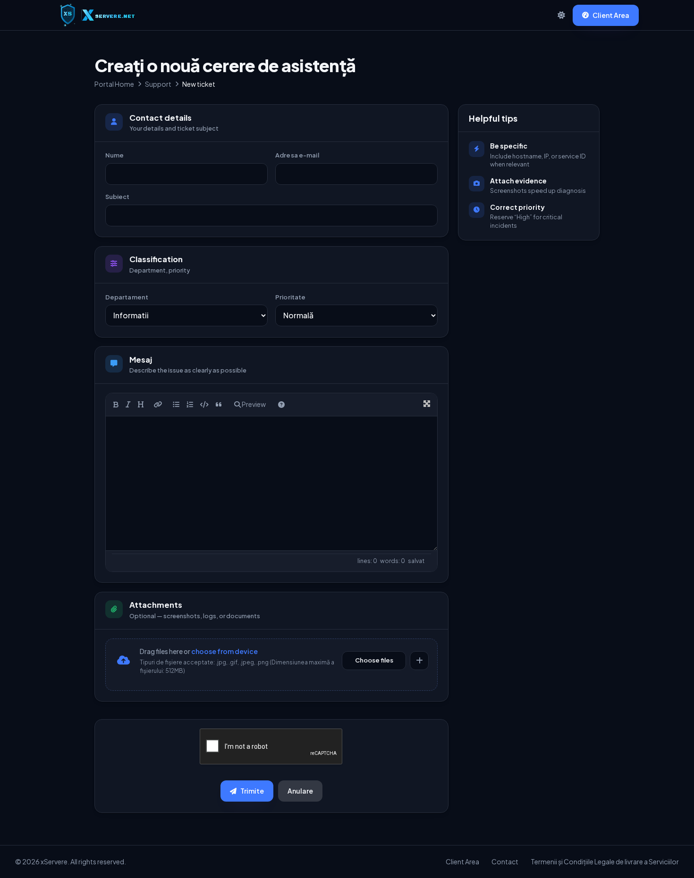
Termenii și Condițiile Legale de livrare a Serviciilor (605, 861)
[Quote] (219, 404)
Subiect (117, 196)
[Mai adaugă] (419, 660)
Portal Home (114, 84)
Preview (253, 404)
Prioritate (290, 297)
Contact (504, 861)
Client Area (610, 15)
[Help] (281, 404)
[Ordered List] (190, 404)
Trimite (252, 791)
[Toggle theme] (561, 15)
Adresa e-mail (297, 155)
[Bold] (116, 404)
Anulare (300, 791)
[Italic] (128, 404)
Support (158, 84)
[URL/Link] (158, 404)
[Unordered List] (176, 404)
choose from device (224, 651)
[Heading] (140, 404)
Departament (126, 297)
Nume (114, 155)
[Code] (204, 404)
